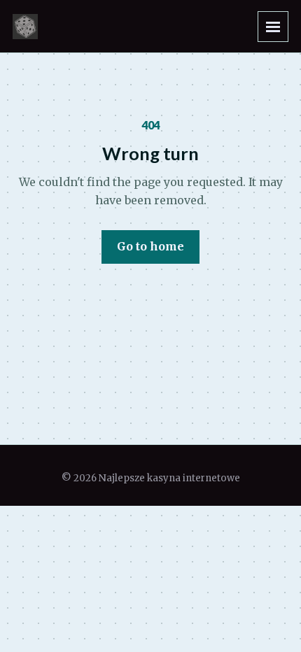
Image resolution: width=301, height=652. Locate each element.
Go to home (150, 246)
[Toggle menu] (273, 26)
